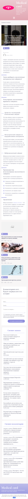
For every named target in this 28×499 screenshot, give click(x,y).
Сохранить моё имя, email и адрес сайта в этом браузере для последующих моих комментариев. (14, 316)
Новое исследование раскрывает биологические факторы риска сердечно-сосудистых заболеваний (13, 451)
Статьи (8, 22)
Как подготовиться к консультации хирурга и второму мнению (11, 336)
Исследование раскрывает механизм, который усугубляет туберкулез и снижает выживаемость (12, 440)
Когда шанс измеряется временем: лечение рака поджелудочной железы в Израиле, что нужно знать (12, 395)
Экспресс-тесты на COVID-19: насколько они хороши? (13, 472)
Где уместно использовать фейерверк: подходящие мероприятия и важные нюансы (12, 369)
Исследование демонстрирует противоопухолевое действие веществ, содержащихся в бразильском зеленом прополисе (13, 462)
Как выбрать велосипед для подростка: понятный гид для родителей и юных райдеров (13, 404)
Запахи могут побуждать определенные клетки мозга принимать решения (12, 430)
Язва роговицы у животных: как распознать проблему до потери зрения (13, 345)
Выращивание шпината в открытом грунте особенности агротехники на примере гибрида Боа (13, 385)
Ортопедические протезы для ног (13, 352)
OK (14, 497)
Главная (3, 22)
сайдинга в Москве (17, 202)
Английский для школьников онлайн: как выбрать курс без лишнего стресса (13, 360)
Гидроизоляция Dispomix (11, 377)
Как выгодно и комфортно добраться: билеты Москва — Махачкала (13, 413)
